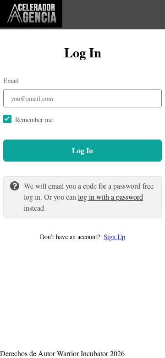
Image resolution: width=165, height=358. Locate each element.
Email (11, 80)
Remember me (34, 119)
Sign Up (114, 236)
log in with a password (110, 196)
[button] (82, 236)
